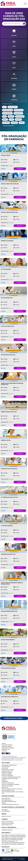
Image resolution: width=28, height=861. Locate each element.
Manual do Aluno (6, 816)
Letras (11, 119)
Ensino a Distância (7, 113)
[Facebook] (3, 753)
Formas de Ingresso (7, 774)
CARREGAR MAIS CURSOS (13, 718)
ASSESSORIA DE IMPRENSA (8, 748)
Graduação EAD (6, 798)
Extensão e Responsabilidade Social (11, 777)
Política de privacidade (22, 859)
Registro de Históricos (8, 823)
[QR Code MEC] (8, 738)
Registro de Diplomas (7, 821)
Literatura (18, 119)
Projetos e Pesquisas (7, 775)
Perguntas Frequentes (8, 783)
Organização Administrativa (9, 765)
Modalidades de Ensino (8, 769)
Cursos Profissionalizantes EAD (10, 804)
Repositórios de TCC (7, 824)
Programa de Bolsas (7, 830)
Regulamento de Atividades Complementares (14, 836)
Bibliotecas (5, 787)
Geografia (11, 116)
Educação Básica (13, 107)
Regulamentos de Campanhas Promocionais (13, 842)
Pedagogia (14, 122)
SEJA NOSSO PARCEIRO (7, 745)
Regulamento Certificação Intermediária (13, 844)
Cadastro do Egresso (7, 786)
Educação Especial (7, 110)
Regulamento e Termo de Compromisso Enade (13, 835)
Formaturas (5, 781)
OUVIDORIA (4, 751)
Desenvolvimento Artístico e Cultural (12, 789)
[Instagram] (5, 753)
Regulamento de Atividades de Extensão (12, 838)
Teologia (22, 122)
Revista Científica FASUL (8, 790)
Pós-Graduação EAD (7, 800)
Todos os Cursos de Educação (8, 125)
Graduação (5, 809)
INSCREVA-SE (20, 168)
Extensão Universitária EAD (9, 801)
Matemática (6, 122)
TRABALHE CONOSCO (7, 746)
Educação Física (19, 110)
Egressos (4, 780)
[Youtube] (7, 753)
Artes (4, 107)
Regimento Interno (6, 772)
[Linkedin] (9, 753)
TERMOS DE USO (5, 749)
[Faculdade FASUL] (9, 729)
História (5, 119)
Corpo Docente (6, 766)
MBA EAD (4, 803)
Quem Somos (5, 768)
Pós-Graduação (6, 811)
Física (4, 116)
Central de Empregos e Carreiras (10, 784)
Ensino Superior (18, 113)
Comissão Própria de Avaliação (10, 778)
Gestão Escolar (20, 116)
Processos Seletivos (7, 771)
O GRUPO (4, 743)
